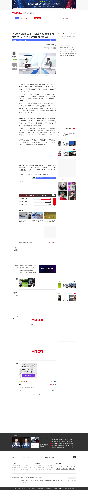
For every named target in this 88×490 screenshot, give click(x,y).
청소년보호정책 (40, 488)
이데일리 (23, 13)
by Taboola (16, 250)
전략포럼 (62, 466)
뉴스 (68, 33)
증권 (71, 33)
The (74, 18)
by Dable (16, 295)
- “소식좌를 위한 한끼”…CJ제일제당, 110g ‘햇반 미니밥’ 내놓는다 (22, 469)
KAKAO (13, 69)
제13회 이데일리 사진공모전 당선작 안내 (24, 457)
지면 (70, 8)
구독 (68, 8)
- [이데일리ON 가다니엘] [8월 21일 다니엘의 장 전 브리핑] (43, 469)
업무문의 (28, 488)
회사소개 (14, 488)
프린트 (15, 66)
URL (15, 69)
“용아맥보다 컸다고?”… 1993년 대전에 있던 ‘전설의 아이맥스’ (63, 441)
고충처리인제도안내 (48, 488)
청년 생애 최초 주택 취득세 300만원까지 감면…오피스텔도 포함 (64, 437)
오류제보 (60, 488)
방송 (27, 18)
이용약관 (33, 488)
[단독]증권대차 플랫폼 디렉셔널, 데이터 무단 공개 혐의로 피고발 (64, 445)
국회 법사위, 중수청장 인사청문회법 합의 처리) (27, 272)
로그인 (75, 8)
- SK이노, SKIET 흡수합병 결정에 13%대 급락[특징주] (21, 465)
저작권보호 (55, 488)
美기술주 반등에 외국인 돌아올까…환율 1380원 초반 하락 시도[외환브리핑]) (32, 268)
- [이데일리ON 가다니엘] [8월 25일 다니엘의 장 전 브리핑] (43, 465)
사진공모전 (73, 466)
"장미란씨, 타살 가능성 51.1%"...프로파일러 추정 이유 (62, 443)
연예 (24, 18)
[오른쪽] (34, 278)
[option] (34, 9)
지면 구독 (54, 242)
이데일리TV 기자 (14, 57)
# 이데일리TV (22, 181)
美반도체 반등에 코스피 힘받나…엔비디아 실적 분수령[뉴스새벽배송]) (31, 270)
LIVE (13, 8)
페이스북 (13, 64)
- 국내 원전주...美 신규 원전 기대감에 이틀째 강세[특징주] (21, 467)
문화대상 (58, 466)
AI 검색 (17, 18)
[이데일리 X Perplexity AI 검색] (34, 40)
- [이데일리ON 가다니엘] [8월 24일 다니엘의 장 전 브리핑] (43, 467)
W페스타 (67, 466)
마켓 (70, 18)
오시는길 (23, 488)
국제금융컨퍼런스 (64, 468)
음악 (29, 18)
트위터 (15, 64)
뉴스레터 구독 (50, 242)
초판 (72, 8)
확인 (74, 457)
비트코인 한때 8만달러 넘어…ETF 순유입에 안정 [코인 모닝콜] (64, 447)
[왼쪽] (33, 278)
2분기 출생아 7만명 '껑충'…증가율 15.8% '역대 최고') (28, 265)
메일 (13, 66)
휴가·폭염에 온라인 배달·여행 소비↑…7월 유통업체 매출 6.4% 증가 (64, 439)
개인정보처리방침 (71, 488)
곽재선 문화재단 (72, 468)
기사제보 (65, 488)
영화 (32, 18)
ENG (65, 8)
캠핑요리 (58, 468)
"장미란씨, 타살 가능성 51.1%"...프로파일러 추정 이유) (28, 267)
